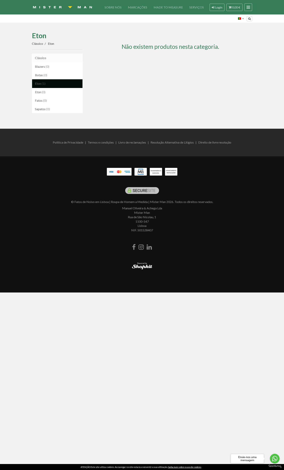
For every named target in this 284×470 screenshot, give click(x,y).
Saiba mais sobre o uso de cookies (184, 467)
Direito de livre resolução (214, 142)
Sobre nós (113, 7)
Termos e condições (101, 142)
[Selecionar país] (241, 18)
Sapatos (42, 109)
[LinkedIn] (149, 247)
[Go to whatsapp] (275, 458)
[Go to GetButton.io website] (275, 466)
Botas (41, 75)
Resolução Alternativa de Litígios (172, 142)
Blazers (42, 66)
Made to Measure (168, 7)
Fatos (41, 100)
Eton (39, 35)
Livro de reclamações (132, 142)
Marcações (137, 7)
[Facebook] (134, 247)
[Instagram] (141, 247)
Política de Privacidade (68, 142)
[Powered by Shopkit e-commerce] (142, 267)
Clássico (40, 58)
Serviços (196, 7)
